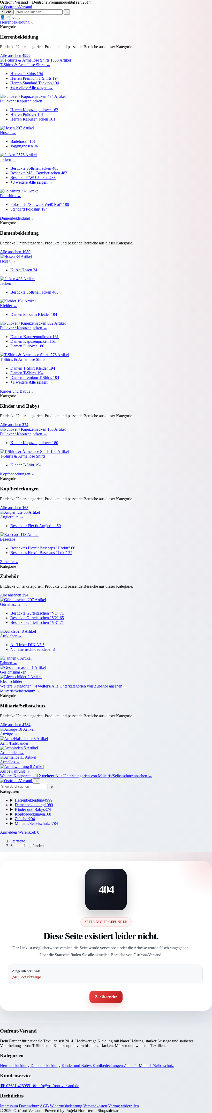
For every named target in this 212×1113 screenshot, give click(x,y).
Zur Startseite (106, 997)
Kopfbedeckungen (108, 1065)
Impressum (9, 1106)
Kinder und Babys (77, 1065)
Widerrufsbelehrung (66, 1106)
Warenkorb (28, 832)
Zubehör (131, 1065)
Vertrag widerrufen (123, 1106)
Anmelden (9, 832)
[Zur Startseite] (16, 7)
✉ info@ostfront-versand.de (56, 1086)
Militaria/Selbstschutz (156, 1065)
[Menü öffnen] (18, 18)
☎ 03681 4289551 (16, 1086)
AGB (44, 1106)
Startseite (17, 841)
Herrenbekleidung (15, 1065)
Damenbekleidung (46, 1065)
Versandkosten (95, 1106)
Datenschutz (29, 1106)
